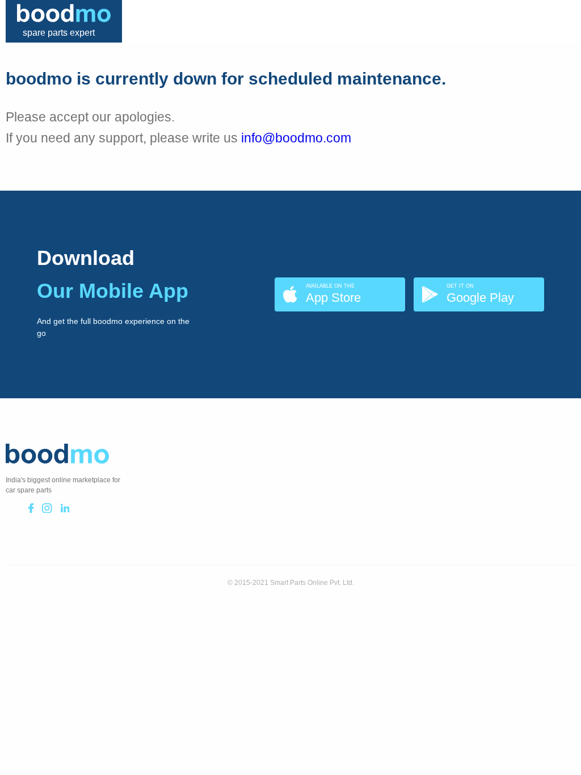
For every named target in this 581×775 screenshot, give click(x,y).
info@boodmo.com (296, 137)
